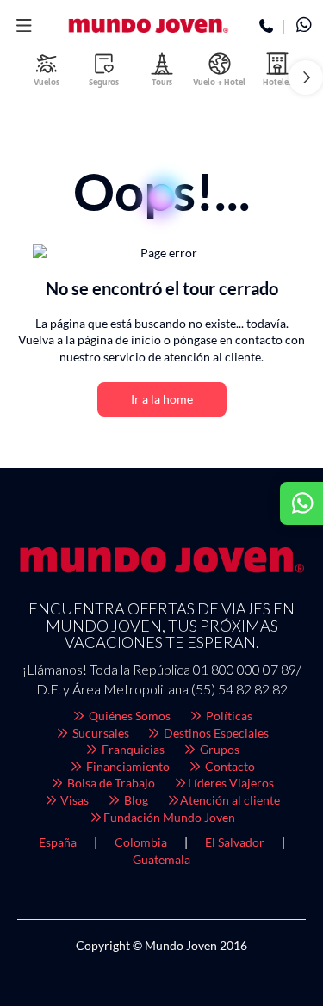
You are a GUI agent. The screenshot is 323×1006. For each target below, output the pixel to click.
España (58, 842)
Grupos (218, 749)
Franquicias (132, 749)
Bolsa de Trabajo (110, 782)
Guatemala (161, 859)
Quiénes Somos (128, 715)
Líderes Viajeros (231, 782)
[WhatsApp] (303, 27)
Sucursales (99, 732)
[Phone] (266, 27)
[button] (23, 25)
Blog (134, 800)
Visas (73, 800)
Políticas (227, 715)
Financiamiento (127, 766)
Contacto (228, 766)
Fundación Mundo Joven (169, 817)
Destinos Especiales (215, 732)
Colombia (141, 842)
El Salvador (234, 842)
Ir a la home (162, 399)
